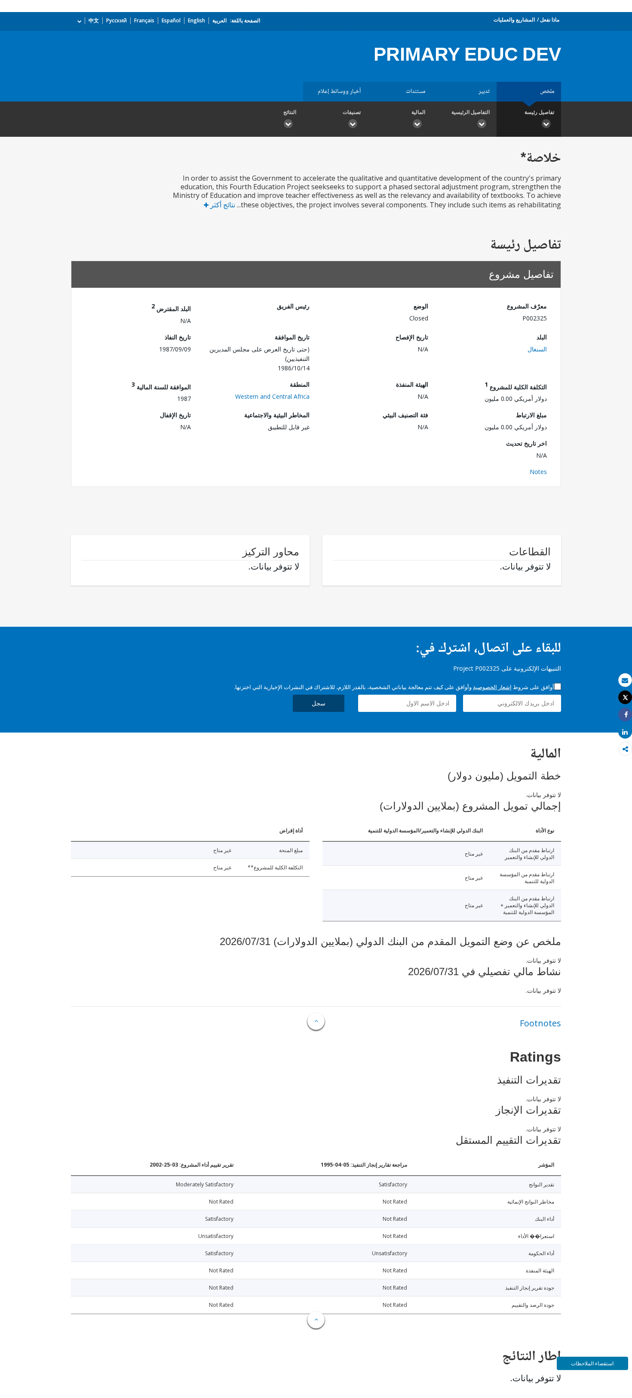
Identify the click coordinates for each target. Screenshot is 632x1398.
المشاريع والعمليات (514, 19)
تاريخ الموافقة (292, 337)
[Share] (625, 714)
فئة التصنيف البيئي (405, 415)
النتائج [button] (289, 112)
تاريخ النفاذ (178, 337)
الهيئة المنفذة (412, 384)
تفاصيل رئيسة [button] (539, 112)
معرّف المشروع (527, 306)
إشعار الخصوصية (492, 687)
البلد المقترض (171, 307)
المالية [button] (418, 112)
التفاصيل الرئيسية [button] (470, 112)
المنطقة (300, 384)
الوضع (421, 306)
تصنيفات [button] (352, 112)
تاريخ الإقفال (175, 415)
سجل (318, 703)
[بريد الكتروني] (625, 680)
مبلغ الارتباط (531, 415)
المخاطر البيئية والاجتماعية (277, 415)
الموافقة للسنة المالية (161, 385)
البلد (542, 337)
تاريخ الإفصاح (412, 337)
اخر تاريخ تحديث (526, 443)
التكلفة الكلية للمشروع (516, 385)
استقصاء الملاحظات (592, 1363)
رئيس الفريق (293, 306)
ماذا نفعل (549, 19)
